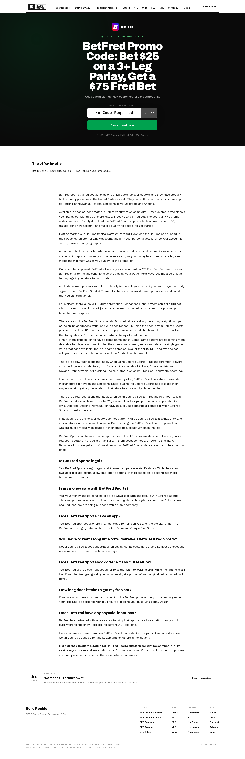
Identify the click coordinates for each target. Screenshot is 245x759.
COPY (149, 112)
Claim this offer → (122, 125)
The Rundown (209, 6)
